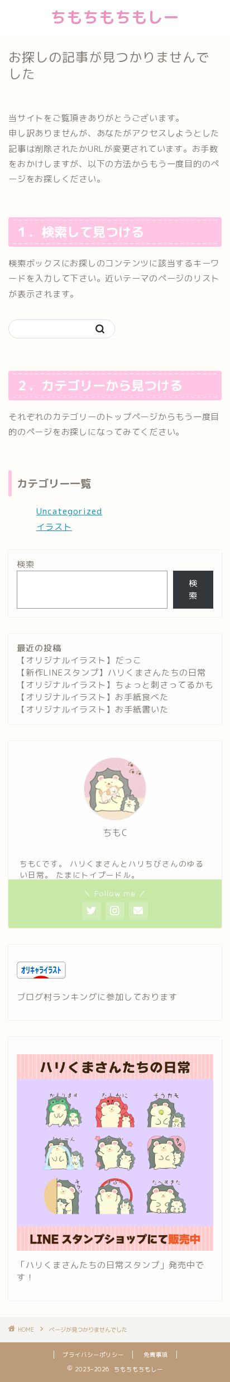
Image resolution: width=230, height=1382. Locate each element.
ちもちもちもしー (115, 17)
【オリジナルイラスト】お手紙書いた (93, 709)
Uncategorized (69, 511)
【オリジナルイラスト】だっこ (79, 660)
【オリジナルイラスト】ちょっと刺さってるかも (115, 685)
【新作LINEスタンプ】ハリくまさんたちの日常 (111, 672)
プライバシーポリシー (93, 1355)
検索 (26, 564)
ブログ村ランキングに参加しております (97, 997)
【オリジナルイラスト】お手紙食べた (93, 697)
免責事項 (155, 1355)
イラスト (54, 527)
